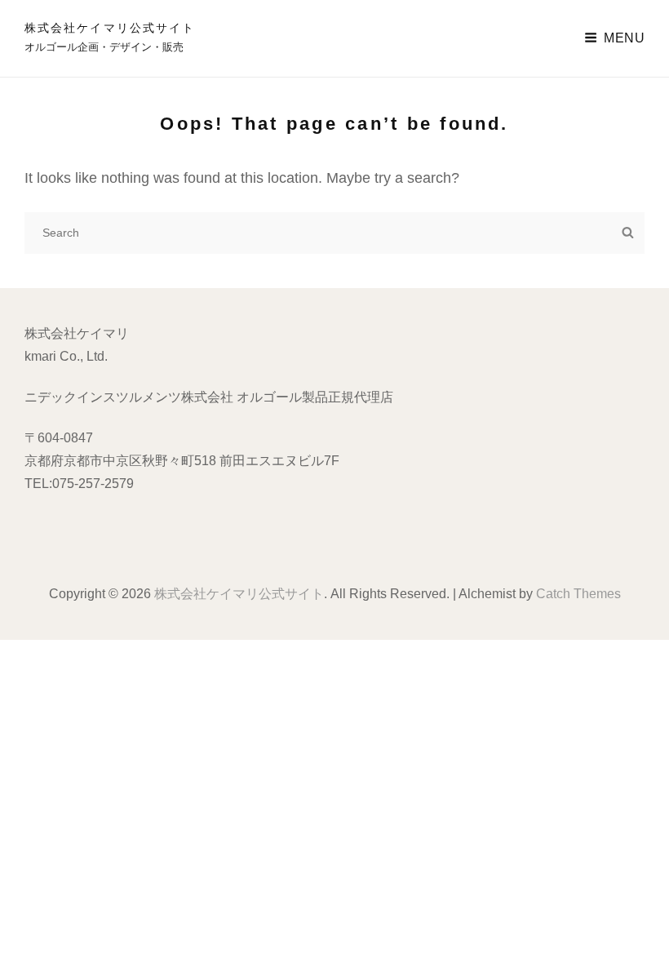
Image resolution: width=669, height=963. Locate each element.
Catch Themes (578, 594)
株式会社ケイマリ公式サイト (109, 27)
